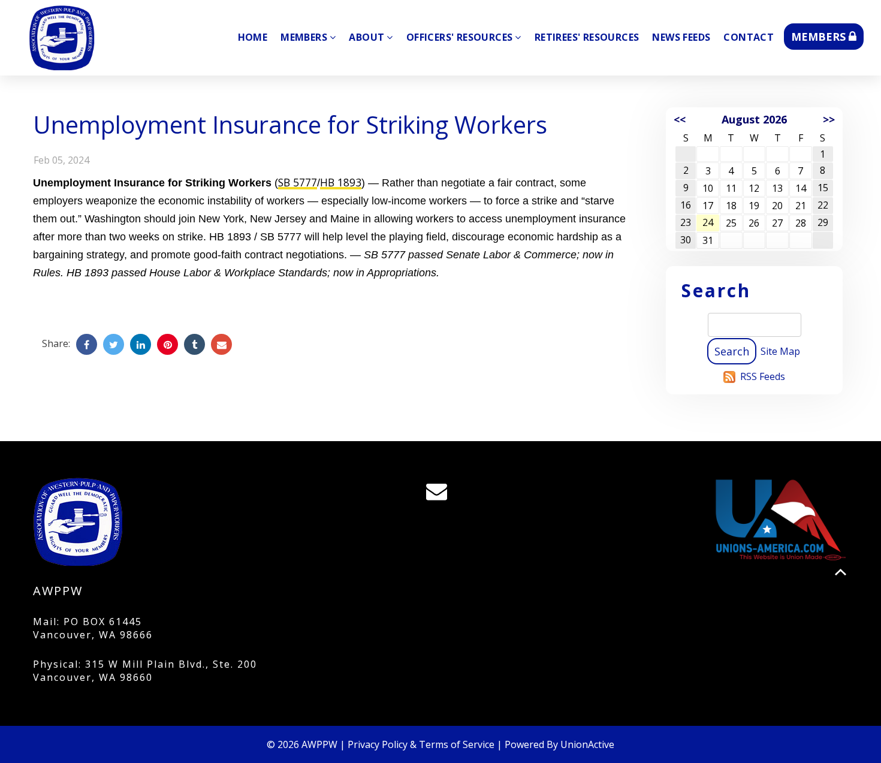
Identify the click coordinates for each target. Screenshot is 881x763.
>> (829, 119)
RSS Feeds (762, 376)
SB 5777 (297, 182)
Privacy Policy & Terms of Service (421, 744)
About (366, 37)
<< (680, 119)
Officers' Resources (459, 37)
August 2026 (754, 119)
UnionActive (587, 744)
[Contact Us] (440, 494)
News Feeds (681, 37)
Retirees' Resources (587, 37)
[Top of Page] (840, 572)
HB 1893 (340, 182)
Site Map (780, 351)
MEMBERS (820, 36)
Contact (748, 37)
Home (253, 37)
